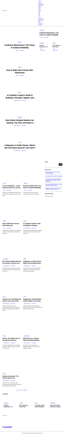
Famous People (41, 19)
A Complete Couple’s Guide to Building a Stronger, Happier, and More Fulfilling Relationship (20, 97)
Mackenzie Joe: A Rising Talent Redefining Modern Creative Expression (31, 340)
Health (20, 67)
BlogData (35, 433)
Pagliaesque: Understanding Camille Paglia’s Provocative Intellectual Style (32, 301)
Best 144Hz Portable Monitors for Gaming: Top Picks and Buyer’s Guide (20, 122)
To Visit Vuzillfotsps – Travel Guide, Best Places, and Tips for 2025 (11, 187)
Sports (39, 7)
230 (24, 390)
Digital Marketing (41, 4)
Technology (40, 3)
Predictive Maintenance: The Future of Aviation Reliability (53, 173)
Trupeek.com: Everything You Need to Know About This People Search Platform (11, 301)
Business (19, 42)
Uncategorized (40, 23)
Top (39, 13)
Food (39, 11)
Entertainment (40, 5)
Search (46, 161)
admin (17, 50)
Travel (4, 183)
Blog (39, 12)
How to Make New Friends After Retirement (56, 47)
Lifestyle (39, 10)
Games (39, 6)
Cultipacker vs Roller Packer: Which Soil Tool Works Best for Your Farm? (32, 263)
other (39, 14)
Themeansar (40, 433)
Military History (40, 20)
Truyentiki (7, 427)
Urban (39, 15)
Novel (39, 21)
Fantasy (39, 22)
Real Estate (40, 18)
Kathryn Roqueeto (17, 100)
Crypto (39, 2)
